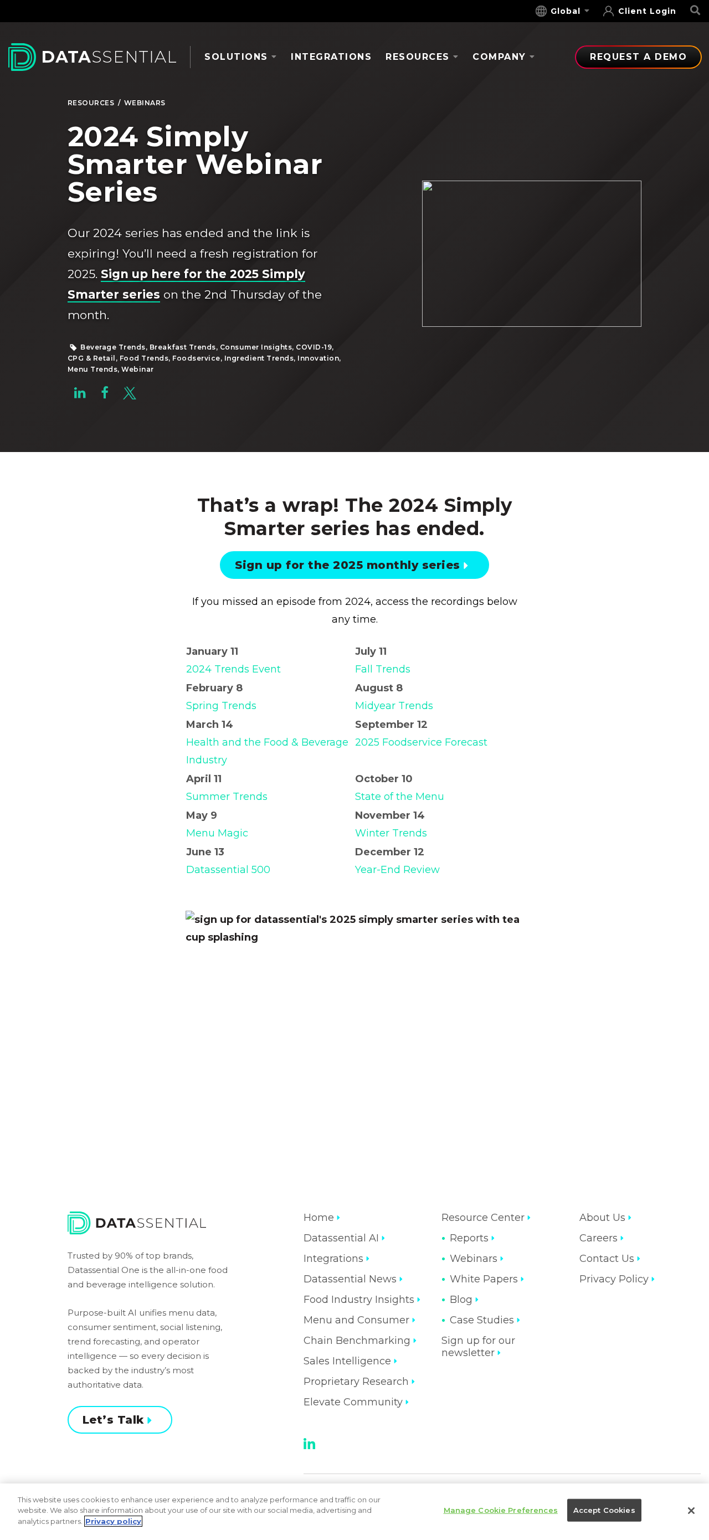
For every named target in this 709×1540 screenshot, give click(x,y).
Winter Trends (391, 833)
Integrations (331, 57)
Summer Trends (227, 796)
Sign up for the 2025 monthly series (347, 565)
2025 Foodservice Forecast (421, 742)
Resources (418, 57)
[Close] (691, 1510)
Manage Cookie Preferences (501, 1510)
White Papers (484, 1279)
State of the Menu (399, 796)
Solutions (236, 57)
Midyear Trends (394, 706)
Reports (469, 1238)
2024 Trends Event (233, 669)
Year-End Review (397, 870)
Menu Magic (217, 833)
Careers (598, 1238)
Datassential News (350, 1279)
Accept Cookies (604, 1510)
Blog (461, 1299)
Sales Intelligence (347, 1361)
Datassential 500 (228, 870)
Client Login (647, 11)
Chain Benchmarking (357, 1340)
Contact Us (606, 1258)
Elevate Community (353, 1402)
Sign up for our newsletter (478, 1346)
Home (319, 1218)
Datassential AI (341, 1238)
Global (565, 11)
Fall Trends (382, 669)
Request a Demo (638, 57)
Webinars (145, 103)
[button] (80, 395)
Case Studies (482, 1320)
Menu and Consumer (356, 1320)
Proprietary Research (356, 1381)
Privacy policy (113, 1521)
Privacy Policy (614, 1279)
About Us (602, 1218)
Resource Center (483, 1218)
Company (499, 57)
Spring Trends (221, 706)
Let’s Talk (113, 1419)
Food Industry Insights (359, 1299)
